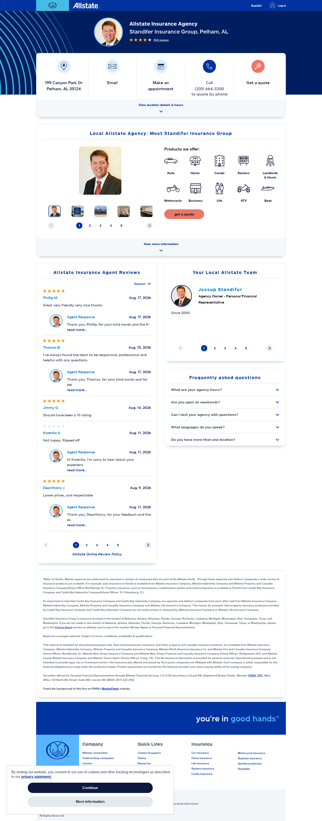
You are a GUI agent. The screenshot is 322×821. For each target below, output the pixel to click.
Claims (142, 757)
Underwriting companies (98, 757)
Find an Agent (64, 627)
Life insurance (200, 763)
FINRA (252, 675)
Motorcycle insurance (251, 752)
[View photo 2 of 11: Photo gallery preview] (77, 211)
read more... (77, 329)
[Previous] (51, 225)
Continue (90, 788)
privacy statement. (36, 777)
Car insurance (200, 752)
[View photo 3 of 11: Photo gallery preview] (100, 211)
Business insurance (250, 758)
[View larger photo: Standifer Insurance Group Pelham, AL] (100, 171)
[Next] (149, 225)
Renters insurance (202, 768)
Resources (144, 763)
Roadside (244, 768)
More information (90, 801)
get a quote (184, 214)
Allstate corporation (95, 752)
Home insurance (201, 757)
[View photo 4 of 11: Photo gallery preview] (123, 211)
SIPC (260, 675)
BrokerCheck (110, 688)
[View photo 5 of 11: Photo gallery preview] (146, 211)
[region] (90, 790)
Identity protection (250, 763)
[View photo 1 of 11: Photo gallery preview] (54, 211)
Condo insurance (201, 773)
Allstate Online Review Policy (97, 554)
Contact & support (149, 752)
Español (256, 5)
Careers (87, 763)
